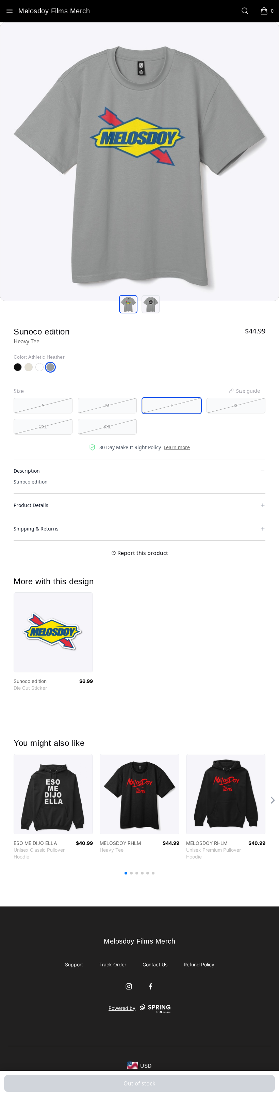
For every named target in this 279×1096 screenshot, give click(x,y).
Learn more (177, 447)
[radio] (43, 405)
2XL (43, 426)
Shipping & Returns (36, 528)
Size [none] (19, 391)
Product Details (31, 505)
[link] (53, 632)
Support (74, 964)
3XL (107, 426)
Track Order (112, 964)
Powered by (122, 1008)
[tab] (128, 304)
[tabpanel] (139, 161)
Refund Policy (199, 964)
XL (236, 405)
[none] (244, 391)
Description (27, 471)
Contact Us (155, 964)
